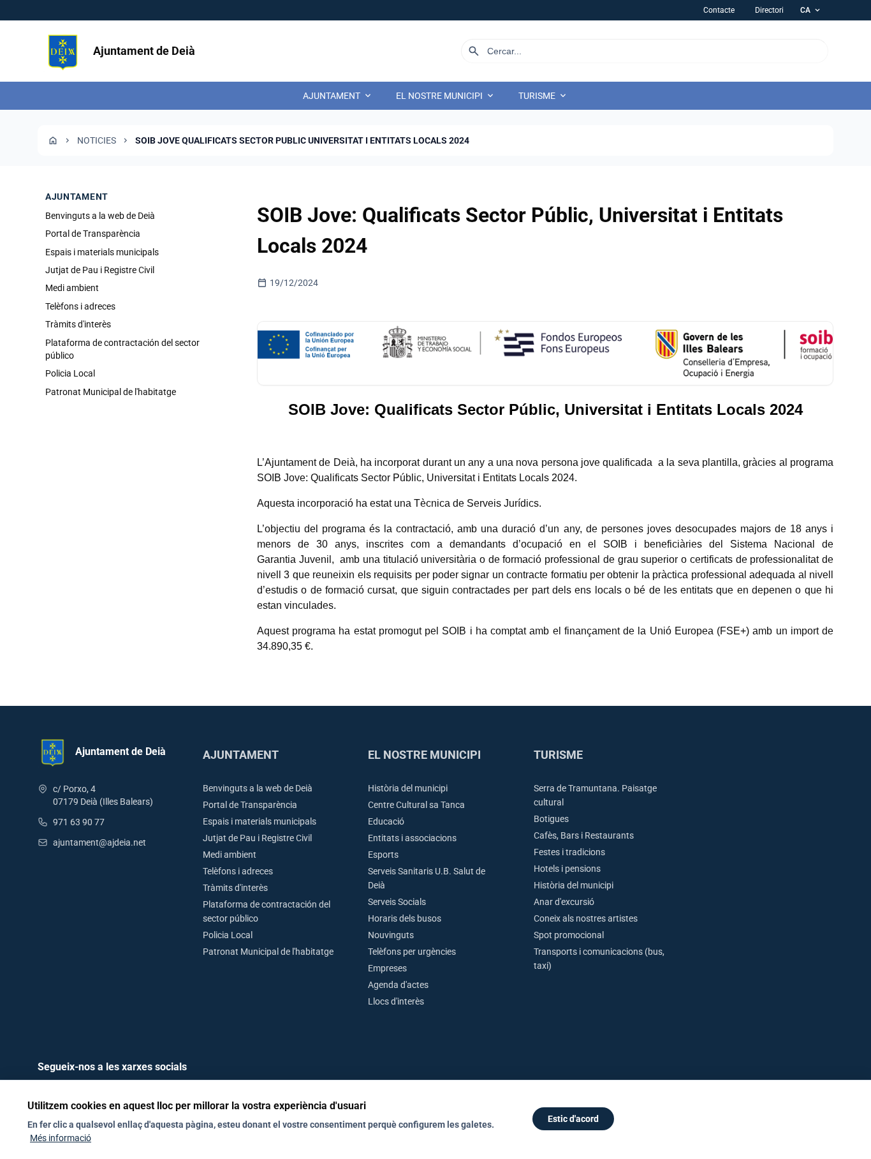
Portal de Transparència (92, 233)
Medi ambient (72, 288)
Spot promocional (569, 935)
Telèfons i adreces (80, 306)
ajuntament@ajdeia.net (99, 842)
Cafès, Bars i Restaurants (584, 835)
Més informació (60, 1138)
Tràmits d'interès (78, 324)
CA (811, 10)
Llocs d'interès (396, 1001)
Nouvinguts (391, 935)
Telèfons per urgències (412, 951)
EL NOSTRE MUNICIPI (445, 95)
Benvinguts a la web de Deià (100, 216)
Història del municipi (408, 788)
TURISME (543, 95)
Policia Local (70, 374)
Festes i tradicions (569, 852)
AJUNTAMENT (338, 95)
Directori (769, 10)
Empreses (387, 968)
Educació (386, 821)
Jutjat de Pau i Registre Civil (99, 270)
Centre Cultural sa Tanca (416, 805)
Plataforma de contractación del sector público (122, 349)
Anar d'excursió (564, 902)
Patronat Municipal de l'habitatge (110, 392)
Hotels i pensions (567, 869)
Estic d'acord (573, 1119)
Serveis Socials (397, 902)
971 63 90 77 (79, 822)
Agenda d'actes (398, 985)
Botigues (551, 819)
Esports (383, 854)
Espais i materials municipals (102, 252)
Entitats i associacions (412, 838)
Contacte (719, 10)
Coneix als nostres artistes (586, 918)
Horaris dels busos (404, 918)
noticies (96, 140)
